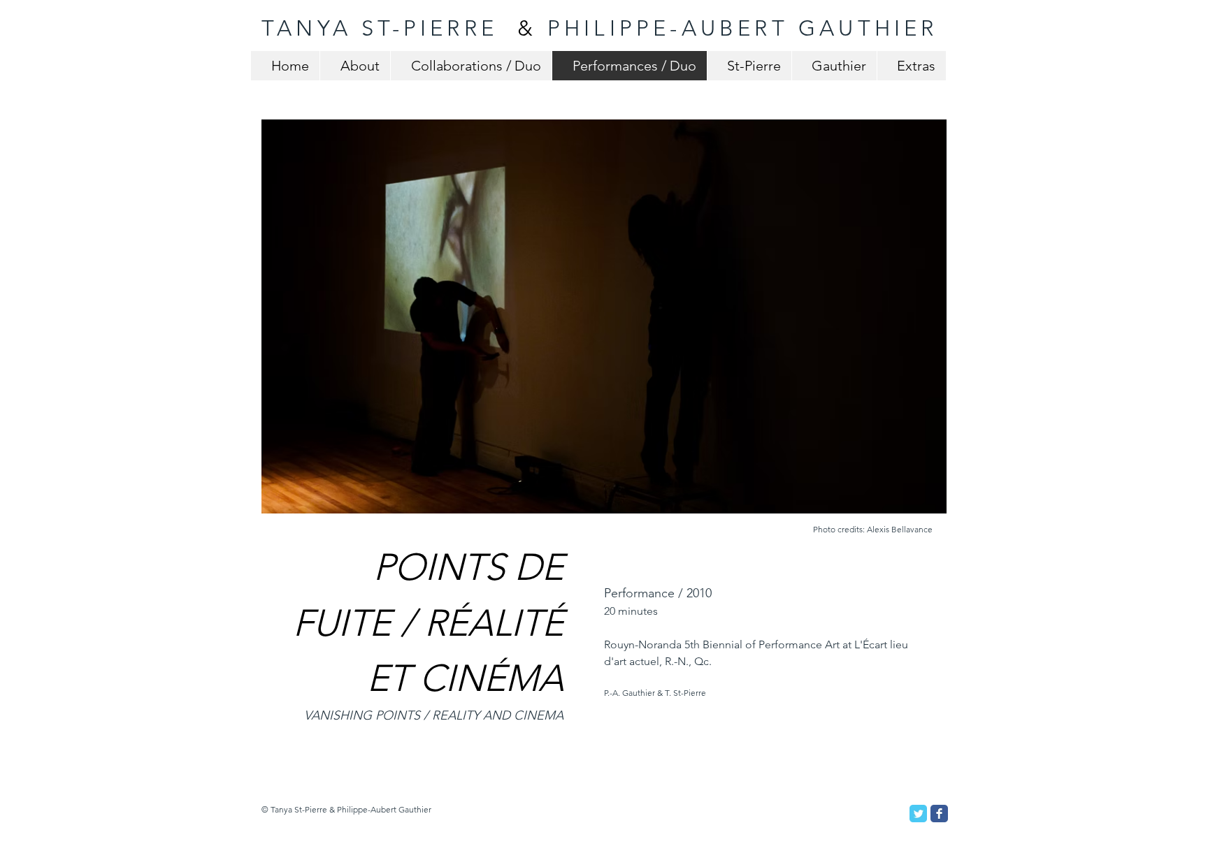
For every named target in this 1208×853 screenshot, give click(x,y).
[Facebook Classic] (939, 813)
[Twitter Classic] (918, 813)
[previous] (291, 328)
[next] (917, 328)
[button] (604, 316)
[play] (918, 502)
